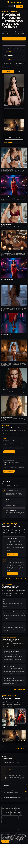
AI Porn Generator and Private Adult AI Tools (16, 578)
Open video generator (14, 42)
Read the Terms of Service (20, 689)
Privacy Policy (14, 812)
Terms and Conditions (6, 812)
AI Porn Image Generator (9, 107)
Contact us (4, 821)
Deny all (14, 841)
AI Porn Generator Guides (20, 748)
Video (19, 71)
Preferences (22, 841)
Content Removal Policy (10, 808)
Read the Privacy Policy (20, 687)
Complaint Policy (19, 808)
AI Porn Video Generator (9, 142)
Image (8, 71)
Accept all (5, 841)
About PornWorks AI (9, 687)
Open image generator (14, 38)
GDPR (19, 812)
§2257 (3, 808)
